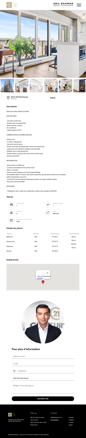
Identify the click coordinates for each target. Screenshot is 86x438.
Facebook (71, 417)
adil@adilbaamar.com (56, 417)
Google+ (71, 425)
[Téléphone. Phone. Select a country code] (15, 371)
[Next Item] (81, 43)
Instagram (71, 420)
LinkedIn (71, 422)
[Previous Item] (5, 43)
